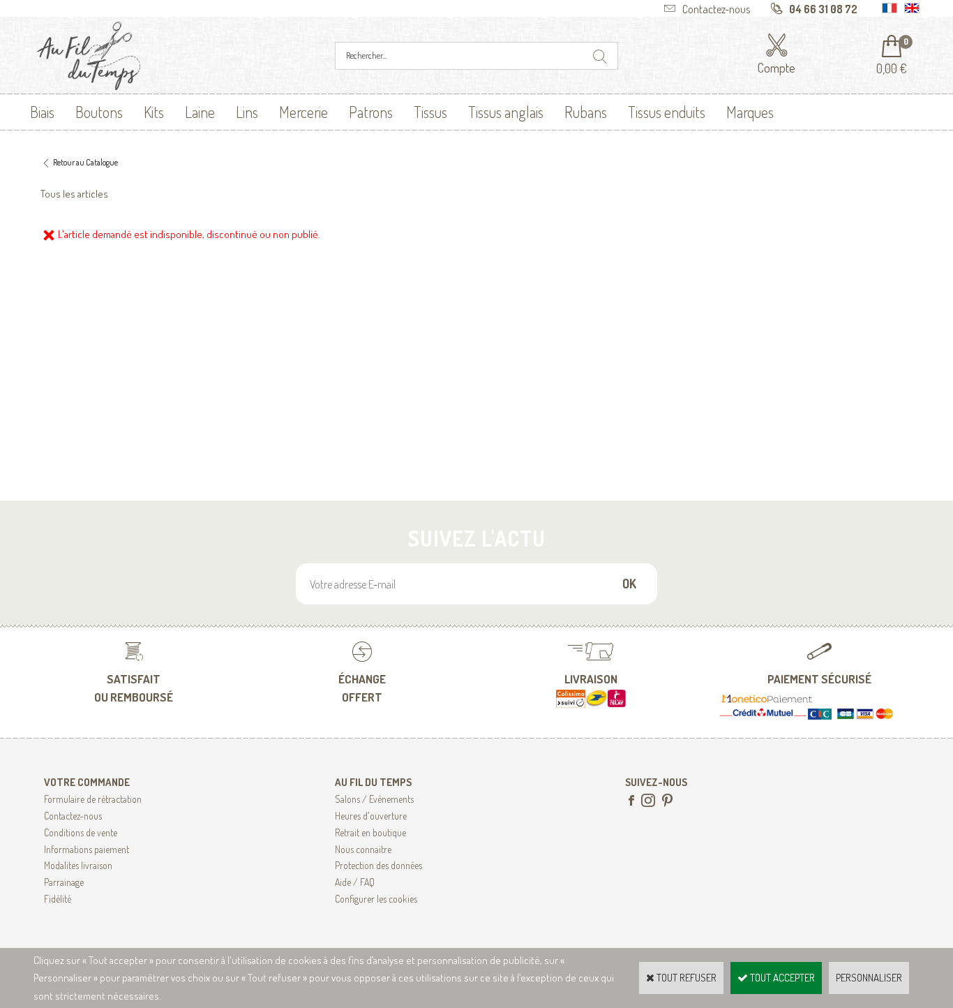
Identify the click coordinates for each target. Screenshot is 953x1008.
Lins (247, 111)
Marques (750, 111)
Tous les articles (74, 193)
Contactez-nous (73, 816)
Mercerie (303, 111)
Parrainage (64, 882)
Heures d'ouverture (371, 816)
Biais (42, 111)
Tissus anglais (505, 111)
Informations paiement (86, 849)
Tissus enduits (666, 111)
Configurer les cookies (376, 899)
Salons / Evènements (374, 799)
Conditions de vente (80, 832)
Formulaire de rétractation (93, 799)
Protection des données (378, 865)
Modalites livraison (78, 865)
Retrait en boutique (370, 832)
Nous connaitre (363, 849)
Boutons (99, 111)
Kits (154, 111)
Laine (200, 111)
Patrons (371, 111)
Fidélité (57, 899)
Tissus (430, 111)
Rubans (585, 111)
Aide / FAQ (355, 882)
